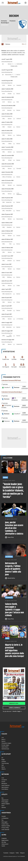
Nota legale (4, 822)
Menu (23, 44)
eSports (4, 769)
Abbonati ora (13, 703)
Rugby (3, 759)
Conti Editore (5, 789)
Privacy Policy (5, 827)
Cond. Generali (5, 829)
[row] (14, 388)
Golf (3, 765)
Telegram (22, 852)
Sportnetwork (5, 787)
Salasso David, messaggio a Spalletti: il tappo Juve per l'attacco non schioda (14, 610)
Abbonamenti (5, 800)
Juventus (5, 477)
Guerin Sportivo (5, 785)
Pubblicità (4, 838)
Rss (2, 798)
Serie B (3, 741)
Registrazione (5, 840)
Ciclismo (4, 761)
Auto (3, 778)
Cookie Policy (5, 824)
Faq (2, 820)
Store (3, 805)
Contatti (4, 816)
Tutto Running (5, 763)
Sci (2, 757)
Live (3, 737)
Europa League (5, 745)
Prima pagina (5, 802)
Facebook (5, 852)
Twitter (17, 852)
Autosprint (4, 779)
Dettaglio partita (14, 66)
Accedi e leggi (16, 711)
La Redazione (5, 818)
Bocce (3, 767)
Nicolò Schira (11, 578)
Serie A (7, 638)
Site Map (4, 842)
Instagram (11, 852)
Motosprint (4, 783)
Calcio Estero (5, 747)
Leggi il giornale (14, 707)
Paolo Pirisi (11, 537)
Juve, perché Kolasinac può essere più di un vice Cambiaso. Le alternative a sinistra (14, 528)
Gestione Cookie (6, 825)
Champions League (6, 743)
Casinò (3, 846)
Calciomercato (9, 516)
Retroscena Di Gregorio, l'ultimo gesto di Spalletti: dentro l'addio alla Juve (13, 569)
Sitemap (4, 807)
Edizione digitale (6, 803)
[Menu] (3, 3)
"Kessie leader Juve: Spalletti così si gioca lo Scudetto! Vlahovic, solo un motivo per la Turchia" (13, 491)
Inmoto (3, 781)
